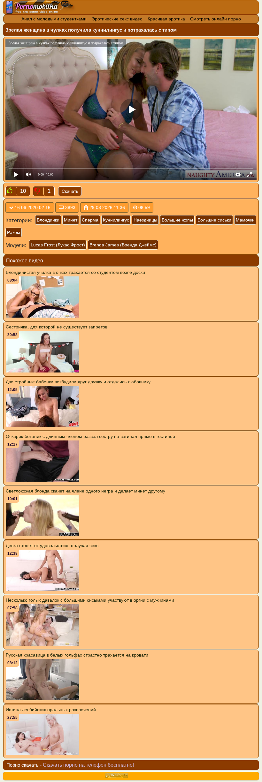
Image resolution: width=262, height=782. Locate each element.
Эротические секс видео (117, 18)
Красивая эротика (166, 18)
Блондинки (48, 219)
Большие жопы (177, 219)
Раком (13, 232)
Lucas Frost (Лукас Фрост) (58, 244)
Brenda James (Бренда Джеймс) (123, 244)
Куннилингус (116, 219)
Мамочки (245, 219)
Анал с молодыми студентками (54, 18)
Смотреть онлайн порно (215, 18)
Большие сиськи (214, 219)
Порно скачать (22, 765)
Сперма (90, 219)
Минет (70, 219)
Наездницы (145, 219)
